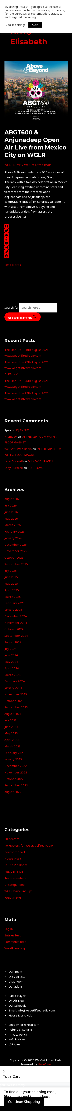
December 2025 (15, 544)
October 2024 (13, 629)
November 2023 (15, 694)
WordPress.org (14, 948)
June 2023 (11, 727)
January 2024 (13, 688)
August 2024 (12, 642)
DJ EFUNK (11, 374)
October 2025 (13, 557)
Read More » (13, 264)
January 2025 (13, 609)
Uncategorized (14, 884)
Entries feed (12, 935)
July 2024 (10, 649)
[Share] (36, 256)
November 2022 (15, 772)
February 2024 (14, 681)
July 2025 (10, 570)
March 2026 (12, 525)
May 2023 (11, 733)
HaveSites (44, 1064)
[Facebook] (36, 226)
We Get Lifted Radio (18, 449)
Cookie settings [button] (16, 24)
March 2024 (12, 675)
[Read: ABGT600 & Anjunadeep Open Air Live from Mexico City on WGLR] (36, 92)
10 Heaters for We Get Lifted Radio (28, 845)
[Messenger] (36, 243)
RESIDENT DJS (14, 871)
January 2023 (13, 759)
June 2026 (11, 512)
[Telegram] (36, 247)
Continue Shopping (24, 1101)
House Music (13, 858)
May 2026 (11, 518)
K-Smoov (10, 436)
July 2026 (10, 505)
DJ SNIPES (23, 430)
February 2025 (14, 603)
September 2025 (16, 564)
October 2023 (13, 701)
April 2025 (11, 590)
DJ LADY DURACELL (41, 461)
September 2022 (16, 785)
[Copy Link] (36, 252)
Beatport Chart (14, 852)
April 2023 (11, 740)
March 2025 (12, 597)
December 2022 (15, 766)
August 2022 (12, 792)
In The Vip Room (15, 865)
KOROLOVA (35, 468)
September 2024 (16, 635)
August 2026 (12, 499)
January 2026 (13, 538)
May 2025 (11, 583)
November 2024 (15, 623)
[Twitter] (36, 230)
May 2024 (11, 662)
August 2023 (12, 714)
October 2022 (13, 779)
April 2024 (11, 668)
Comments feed (15, 942)
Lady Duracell (13, 461)
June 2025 (11, 577)
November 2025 (15, 551)
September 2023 (16, 707)
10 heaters (11, 839)
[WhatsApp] (36, 239)
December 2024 (15, 616)
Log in (8, 929)
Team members (15, 878)
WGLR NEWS (13, 165)
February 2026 (14, 531)
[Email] (36, 235)
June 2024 (11, 655)
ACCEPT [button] (35, 24)
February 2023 (14, 753)
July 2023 (10, 720)
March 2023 (12, 746)
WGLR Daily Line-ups (18, 891)
